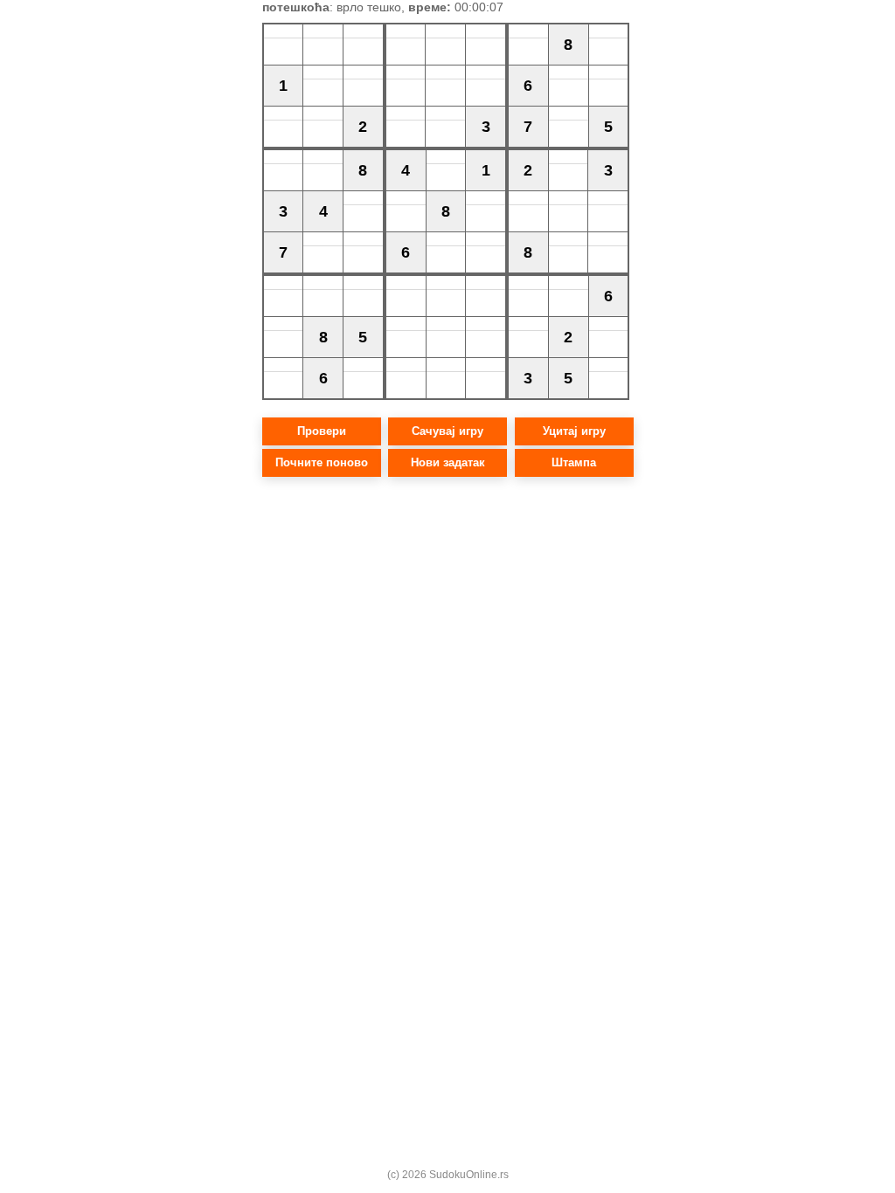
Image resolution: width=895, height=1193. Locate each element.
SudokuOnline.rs (469, 1175)
